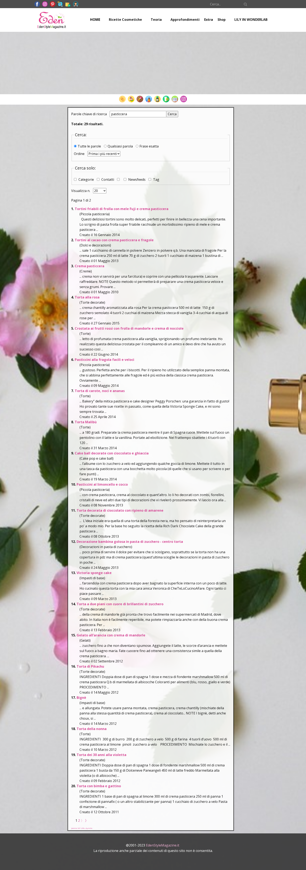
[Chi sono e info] (75, 4)
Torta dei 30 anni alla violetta (101, 754)
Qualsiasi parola (121, 146)
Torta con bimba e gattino (99, 786)
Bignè (81, 697)
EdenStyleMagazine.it (162, 845)
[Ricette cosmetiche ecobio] (166, 99)
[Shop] (68, 4)
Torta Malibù (86, 422)
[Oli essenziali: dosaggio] (140, 99)
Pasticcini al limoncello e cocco (102, 484)
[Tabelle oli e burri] (122, 99)
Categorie (86, 179)
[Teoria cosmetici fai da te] (175, 99)
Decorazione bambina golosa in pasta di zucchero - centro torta (130, 541)
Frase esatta (149, 146)
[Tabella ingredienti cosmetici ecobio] (157, 99)
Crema (89, 266)
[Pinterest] (52, 4)
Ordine (79, 153)
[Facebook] (37, 4)
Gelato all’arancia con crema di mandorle (111, 635)
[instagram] (45, 4)
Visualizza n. (81, 190)
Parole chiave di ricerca (89, 114)
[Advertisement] (153, 63)
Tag (155, 179)
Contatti (108, 179)
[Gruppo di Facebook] (60, 4)
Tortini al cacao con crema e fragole (114, 240)
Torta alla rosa (87, 297)
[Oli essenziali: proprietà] (131, 99)
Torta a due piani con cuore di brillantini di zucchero (120, 604)
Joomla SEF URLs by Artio (81, 828)
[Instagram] (183, 99)
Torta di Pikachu (90, 666)
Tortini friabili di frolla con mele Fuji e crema (121, 209)
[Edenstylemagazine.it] (51, 20)
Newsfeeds (136, 179)
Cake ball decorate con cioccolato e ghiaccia (112, 453)
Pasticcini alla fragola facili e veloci (104, 359)
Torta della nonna (92, 728)
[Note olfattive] (148, 99)
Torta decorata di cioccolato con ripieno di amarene (120, 510)
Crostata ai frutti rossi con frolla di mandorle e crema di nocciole (129, 328)
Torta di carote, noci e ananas (100, 391)
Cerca (172, 114)
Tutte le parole (90, 146)
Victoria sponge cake (94, 573)
